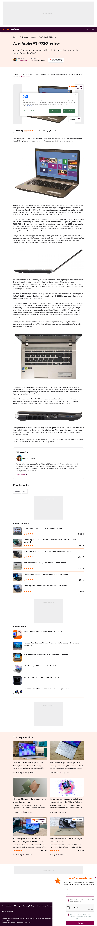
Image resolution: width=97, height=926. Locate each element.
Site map (17, 906)
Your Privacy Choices (45, 906)
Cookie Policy (31, 105)
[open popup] (79, 119)
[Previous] (16, 104)
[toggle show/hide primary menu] (93, 29)
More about (20, 475)
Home (15, 37)
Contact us (6, 906)
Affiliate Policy (7, 911)
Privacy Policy (28, 906)
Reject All (55, 111)
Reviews (17, 491)
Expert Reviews (9, 29)
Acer (24, 491)
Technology (24, 37)
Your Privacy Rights (29, 111)
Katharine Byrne (23, 60)
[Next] (80, 104)
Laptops (33, 37)
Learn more (25, 77)
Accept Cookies (69, 111)
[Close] (76, 95)
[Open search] (87, 29)
